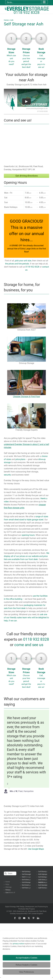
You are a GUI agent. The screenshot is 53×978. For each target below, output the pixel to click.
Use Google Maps (36, 849)
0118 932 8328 (26, 12)
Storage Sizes (11, 50)
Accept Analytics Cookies (26, 958)
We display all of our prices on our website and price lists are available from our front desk (26, 556)
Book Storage (41, 52)
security (7, 475)
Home (6, 20)
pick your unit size (23, 260)
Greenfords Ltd (22, 911)
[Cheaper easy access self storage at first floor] (26, 371)
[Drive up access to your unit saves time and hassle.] (26, 337)
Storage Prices (26, 52)
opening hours (28, 535)
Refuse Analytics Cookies (26, 965)
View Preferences (26, 972)
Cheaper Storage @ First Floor (26, 396)
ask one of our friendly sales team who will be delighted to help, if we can (26, 617)
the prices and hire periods (17, 263)
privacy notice (18, 944)
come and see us (28, 644)
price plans (20, 459)
